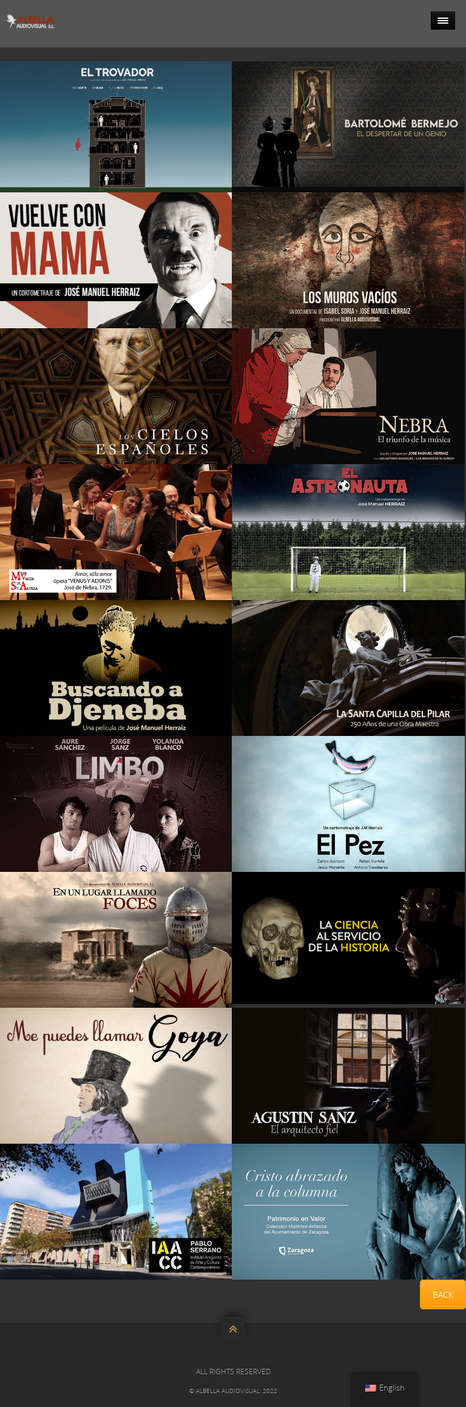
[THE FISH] (348, 804)
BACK (443, 1294)
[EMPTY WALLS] (348, 260)
